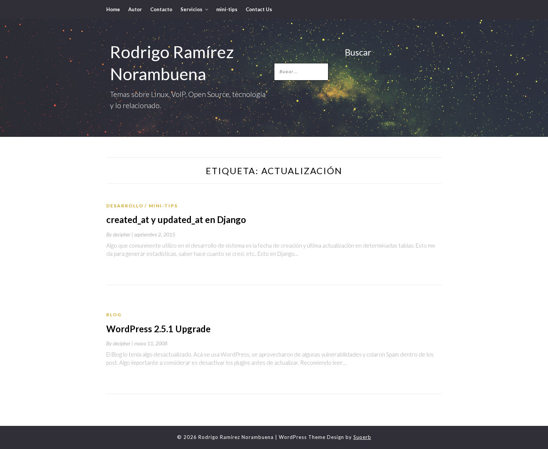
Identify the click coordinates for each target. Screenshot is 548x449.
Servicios (191, 9)
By (120, 234)
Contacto (161, 9)
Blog (114, 314)
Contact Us (259, 9)
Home (113, 9)
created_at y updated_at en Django (176, 219)
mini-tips (226, 9)
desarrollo (125, 205)
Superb (362, 437)
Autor (135, 9)
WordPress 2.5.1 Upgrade (158, 328)
